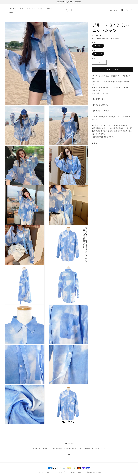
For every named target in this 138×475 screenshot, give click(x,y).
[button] (13, 8)
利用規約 (87, 448)
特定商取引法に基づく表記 (73, 448)
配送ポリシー (81, 472)
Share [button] (96, 143)
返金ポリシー (46, 448)
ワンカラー (98, 46)
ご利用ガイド (36, 448)
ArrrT (42, 472)
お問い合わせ (57, 448)
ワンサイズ (98, 54)
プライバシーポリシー (99, 448)
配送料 (98, 38)
